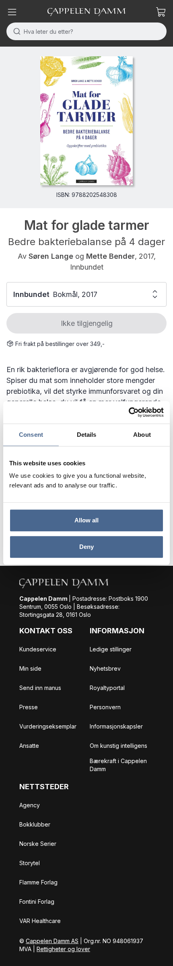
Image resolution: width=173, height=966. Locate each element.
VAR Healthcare (40, 920)
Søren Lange (51, 256)
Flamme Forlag (38, 882)
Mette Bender (110, 256)
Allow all (86, 520)
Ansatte (29, 745)
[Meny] (12, 12)
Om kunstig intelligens (118, 745)
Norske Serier (37, 843)
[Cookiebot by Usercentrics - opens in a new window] (128, 412)
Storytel (29, 863)
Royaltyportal (107, 687)
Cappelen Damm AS (52, 940)
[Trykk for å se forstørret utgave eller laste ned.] (86, 120)
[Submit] (15, 31)
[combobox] (86, 31)
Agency (29, 805)
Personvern (105, 707)
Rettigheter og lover (63, 949)
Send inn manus (40, 687)
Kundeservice (37, 649)
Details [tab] (87, 434)
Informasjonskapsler (116, 726)
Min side (30, 668)
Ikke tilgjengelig (87, 323)
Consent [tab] (31, 434)
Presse (28, 707)
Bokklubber (34, 824)
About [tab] (142, 434)
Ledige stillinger (111, 649)
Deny (86, 546)
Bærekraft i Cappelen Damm (118, 764)
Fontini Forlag (36, 901)
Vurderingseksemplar (47, 726)
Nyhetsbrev (105, 668)
